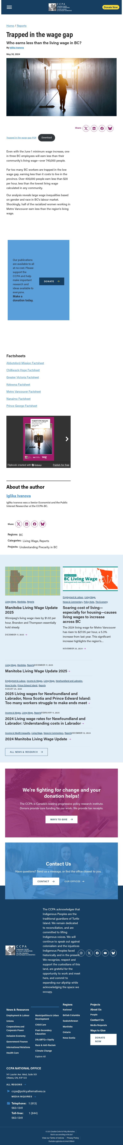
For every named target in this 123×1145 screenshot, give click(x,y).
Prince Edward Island (27, 685)
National (67, 1009)
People (94, 1014)
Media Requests (98, 1025)
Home (10, 26)
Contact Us (97, 1020)
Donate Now (111, 7)
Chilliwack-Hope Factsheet (23, 370)
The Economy (101, 601)
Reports (21, 26)
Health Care (12, 1052)
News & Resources (17, 1009)
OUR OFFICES (72, 881)
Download (46, 137)
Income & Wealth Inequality (17, 733)
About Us (95, 1009)
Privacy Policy (73, 1138)
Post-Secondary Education (43, 1032)
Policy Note (89, 601)
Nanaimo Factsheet (18, 399)
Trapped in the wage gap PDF (21, 137)
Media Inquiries (22, 1096)
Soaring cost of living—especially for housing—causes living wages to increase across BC (90, 614)
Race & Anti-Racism (45, 1045)
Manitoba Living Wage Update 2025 (31, 610)
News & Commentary (72, 601)
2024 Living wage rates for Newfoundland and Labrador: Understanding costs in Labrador (45, 721)
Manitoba (21, 601)
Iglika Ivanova (17, 47)
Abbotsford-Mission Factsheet (25, 363)
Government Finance (17, 1041)
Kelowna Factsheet (18, 384)
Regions (67, 1004)
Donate (49, 281)
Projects (95, 1004)
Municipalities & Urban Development (47, 1017)
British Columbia (71, 1015)
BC (21, 535)
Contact (43, 881)
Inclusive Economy (15, 1035)
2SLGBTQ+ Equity (44, 1039)
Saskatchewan (70, 1020)
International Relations (18, 1047)
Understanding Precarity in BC (38, 547)
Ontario (67, 1032)
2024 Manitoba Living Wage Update (36, 738)
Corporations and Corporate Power (15, 1028)
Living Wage (30, 541)
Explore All (40, 1056)
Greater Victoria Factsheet (22, 377)
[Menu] (9, 7)
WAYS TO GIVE (58, 819)
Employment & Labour (73, 597)
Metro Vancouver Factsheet (23, 391)
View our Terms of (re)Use (53, 1138)
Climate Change (43, 1050)
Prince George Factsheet (21, 406)
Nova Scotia (10, 685)
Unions (10, 1020)
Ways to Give (98, 1030)
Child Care (40, 1024)
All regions (14, 1084)
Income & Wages (34, 680)
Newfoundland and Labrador (69, 680)
